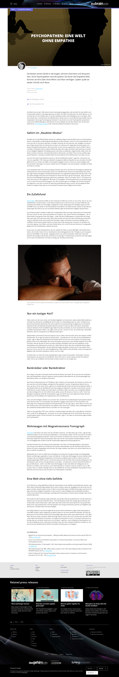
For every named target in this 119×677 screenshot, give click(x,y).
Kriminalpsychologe (41, 124)
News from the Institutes (18, 587)
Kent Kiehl (30, 433)
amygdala (37, 567)
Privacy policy (24, 672)
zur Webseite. (33, 546)
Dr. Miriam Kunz (39, 88)
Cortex (37, 216)
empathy (37, 570)
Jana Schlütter (34, 67)
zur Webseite (48, 551)
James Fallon (31, 201)
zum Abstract (36, 537)
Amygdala (74, 487)
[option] (59, 276)
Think (13, 9)
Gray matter (53, 540)
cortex (36, 569)
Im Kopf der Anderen (24, 9)
